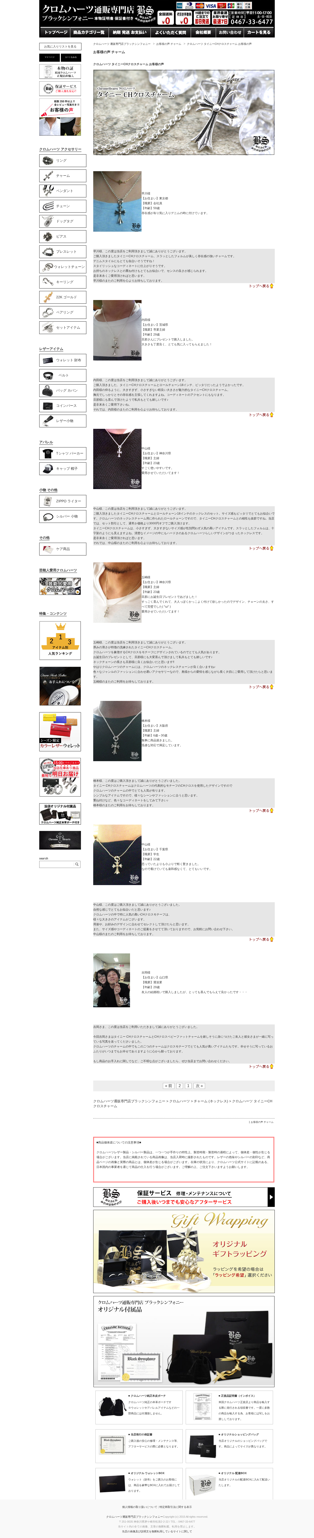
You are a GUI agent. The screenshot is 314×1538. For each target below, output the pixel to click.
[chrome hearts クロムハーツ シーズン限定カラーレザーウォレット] (60, 750)
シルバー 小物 (67, 516)
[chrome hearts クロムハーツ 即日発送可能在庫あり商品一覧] (60, 796)
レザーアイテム (51, 349)
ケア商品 (63, 549)
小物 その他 (48, 490)
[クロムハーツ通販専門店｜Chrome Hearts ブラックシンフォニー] (157, 26)
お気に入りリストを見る (60, 46)
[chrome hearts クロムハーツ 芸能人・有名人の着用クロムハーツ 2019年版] (60, 594)
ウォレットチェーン (69, 266)
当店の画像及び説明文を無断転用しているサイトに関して (157, 1531)
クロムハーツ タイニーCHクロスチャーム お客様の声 (128, 64)
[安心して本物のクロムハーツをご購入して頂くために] (60, 79)
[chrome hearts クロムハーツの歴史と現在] (60, 848)
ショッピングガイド (88, 42)
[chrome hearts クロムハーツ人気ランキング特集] (60, 659)
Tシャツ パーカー (69, 453)
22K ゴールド (66, 297)
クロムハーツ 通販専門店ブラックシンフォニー (122, 43)
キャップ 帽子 (67, 468)
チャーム (63, 175)
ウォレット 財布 (68, 360)
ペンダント (64, 190)
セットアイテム (68, 327)
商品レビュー (162, 42)
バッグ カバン (67, 390)
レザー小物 (64, 420)
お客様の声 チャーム (168, 43)
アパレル (46, 442)
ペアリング (64, 312)
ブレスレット (66, 251)
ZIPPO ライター (68, 501)
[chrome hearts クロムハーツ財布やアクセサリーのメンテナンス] (60, 705)
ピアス (61, 236)
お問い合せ (119, 42)
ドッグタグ (64, 221)
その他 (44, 538)
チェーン (63, 206)
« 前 (168, 1086)
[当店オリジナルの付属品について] (60, 823)
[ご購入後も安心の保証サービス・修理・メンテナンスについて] (60, 96)
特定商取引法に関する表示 (175, 1506)
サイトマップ (203, 42)
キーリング (64, 282)
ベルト (64, 375)
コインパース (66, 405)
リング (61, 160)
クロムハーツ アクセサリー (60, 149)
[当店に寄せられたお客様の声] (60, 134)
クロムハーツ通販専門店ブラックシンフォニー (134, 1516)
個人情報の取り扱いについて (139, 1506)
